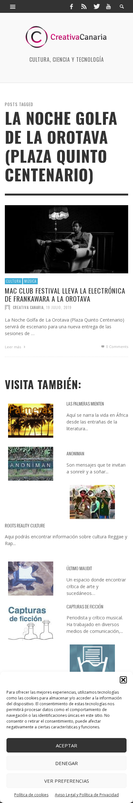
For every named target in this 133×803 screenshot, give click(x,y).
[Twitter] (96, 6)
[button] (123, 680)
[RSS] (84, 6)
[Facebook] (71, 6)
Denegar (66, 763)
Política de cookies (31, 795)
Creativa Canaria (28, 307)
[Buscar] (13, 6)
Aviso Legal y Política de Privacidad (87, 795)
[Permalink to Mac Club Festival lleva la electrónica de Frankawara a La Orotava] (66, 239)
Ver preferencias (66, 781)
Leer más (13, 346)
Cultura (13, 281)
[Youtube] (108, 6)
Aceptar (66, 745)
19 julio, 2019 (59, 307)
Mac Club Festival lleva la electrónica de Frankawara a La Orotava (65, 295)
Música (30, 281)
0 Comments (116, 346)
